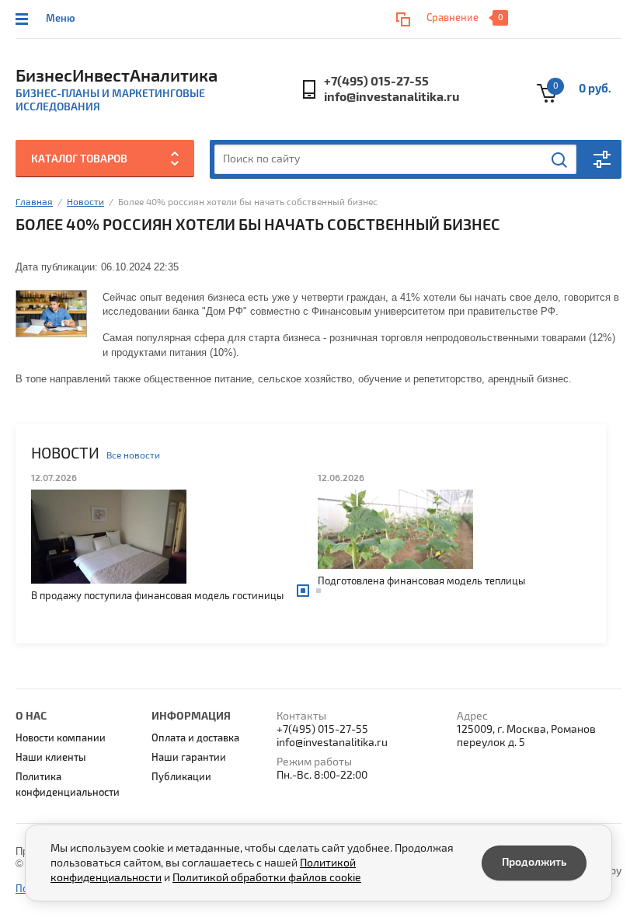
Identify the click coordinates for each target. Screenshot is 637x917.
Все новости (133, 456)
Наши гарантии (188, 757)
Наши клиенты (51, 757)
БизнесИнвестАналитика (117, 76)
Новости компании (61, 738)
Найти (560, 160)
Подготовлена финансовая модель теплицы (256, 581)
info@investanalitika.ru (391, 97)
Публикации (181, 777)
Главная (34, 202)
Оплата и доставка (195, 738)
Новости (85, 202)
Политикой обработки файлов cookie (266, 877)
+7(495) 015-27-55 (376, 81)
